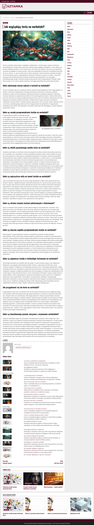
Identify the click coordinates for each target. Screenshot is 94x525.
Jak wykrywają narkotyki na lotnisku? (34, 394)
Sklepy (68, 68)
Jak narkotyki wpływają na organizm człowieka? (37, 454)
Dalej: (58, 462)
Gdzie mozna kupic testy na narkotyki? (35, 382)
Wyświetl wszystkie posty (23, 347)
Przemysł (69, 62)
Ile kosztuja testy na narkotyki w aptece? (35, 409)
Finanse (69, 37)
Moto (68, 51)
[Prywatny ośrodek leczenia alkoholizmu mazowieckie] (33, 478)
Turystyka (69, 82)
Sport (68, 71)
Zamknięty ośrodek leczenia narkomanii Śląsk (10, 488)
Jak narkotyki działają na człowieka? (34, 436)
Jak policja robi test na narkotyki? (33, 400)
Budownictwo (70, 29)
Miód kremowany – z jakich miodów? (53, 487)
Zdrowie (5, 22)
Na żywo (90, 12)
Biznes (68, 26)
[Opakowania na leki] (80, 505)
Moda (68, 49)
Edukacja (69, 35)
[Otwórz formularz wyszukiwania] (81, 12)
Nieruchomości (70, 54)
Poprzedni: (7, 462)
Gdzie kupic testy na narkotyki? (33, 388)
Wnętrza (69, 93)
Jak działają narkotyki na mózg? (33, 421)
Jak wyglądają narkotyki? (31, 367)
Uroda (68, 88)
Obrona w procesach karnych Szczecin (34, 513)
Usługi (68, 90)
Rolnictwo (69, 65)
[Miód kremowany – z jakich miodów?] (53, 478)
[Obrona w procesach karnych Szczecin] (35, 505)
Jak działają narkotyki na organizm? (34, 429)
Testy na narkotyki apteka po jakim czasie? (36, 415)
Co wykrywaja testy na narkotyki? (33, 375)
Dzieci (68, 32)
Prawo (68, 60)
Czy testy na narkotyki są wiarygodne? (35, 361)
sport (68, 74)
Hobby (68, 40)
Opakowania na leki (75, 513)
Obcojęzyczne (70, 57)
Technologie (70, 76)
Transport (69, 79)
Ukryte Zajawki (28, 483)
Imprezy (69, 43)
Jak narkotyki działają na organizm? (34, 448)
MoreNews (56, 523)
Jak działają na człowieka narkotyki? (34, 442)
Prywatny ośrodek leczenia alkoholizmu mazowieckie (30, 488)
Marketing (69, 46)
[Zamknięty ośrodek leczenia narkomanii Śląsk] (12, 478)
